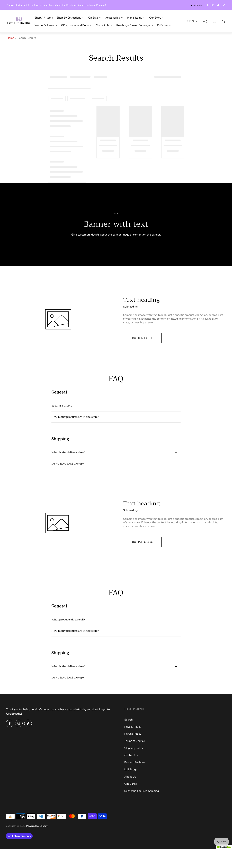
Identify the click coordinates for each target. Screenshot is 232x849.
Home (10, 38)
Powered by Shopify (37, 826)
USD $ (190, 21)
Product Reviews (134, 762)
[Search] (214, 21)
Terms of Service (134, 741)
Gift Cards (130, 784)
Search (128, 720)
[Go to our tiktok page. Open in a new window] (218, 5)
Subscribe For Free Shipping (141, 791)
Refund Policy (132, 734)
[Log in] (205, 21)
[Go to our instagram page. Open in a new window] (213, 5)
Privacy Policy (132, 727)
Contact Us (131, 755)
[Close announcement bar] (223, 5)
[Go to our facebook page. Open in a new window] (207, 5)
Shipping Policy (133, 748)
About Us (130, 777)
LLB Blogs (130, 769)
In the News (196, 5)
